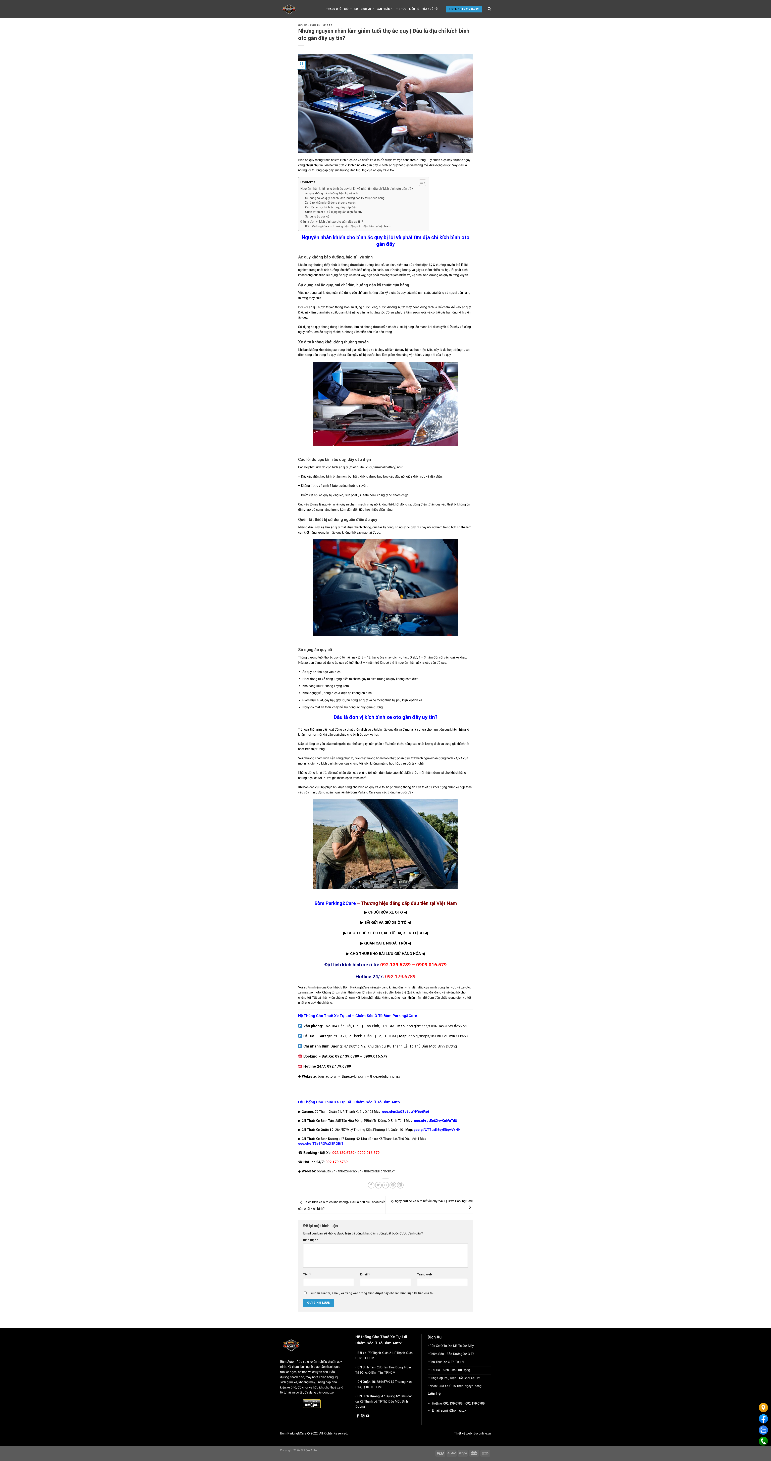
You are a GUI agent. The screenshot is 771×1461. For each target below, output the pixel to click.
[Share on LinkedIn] (400, 1185)
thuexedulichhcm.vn (386, 1076)
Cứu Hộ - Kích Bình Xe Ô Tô (315, 25)
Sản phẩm (383, 8)
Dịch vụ (366, 8)
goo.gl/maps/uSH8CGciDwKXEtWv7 (438, 1036)
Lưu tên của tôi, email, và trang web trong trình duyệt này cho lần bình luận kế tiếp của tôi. (371, 1293)
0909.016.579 (431, 965)
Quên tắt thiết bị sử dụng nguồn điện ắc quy (333, 212)
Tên (307, 1274)
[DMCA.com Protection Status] (311, 1403)
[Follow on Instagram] (362, 1416)
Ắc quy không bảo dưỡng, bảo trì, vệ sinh (331, 193)
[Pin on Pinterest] (393, 1185)
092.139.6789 (395, 965)
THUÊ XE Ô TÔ (369, 933)
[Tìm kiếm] (489, 9)
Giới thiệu (351, 8)
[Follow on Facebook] (357, 1416)
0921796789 (470, 8)
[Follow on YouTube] (367, 1416)
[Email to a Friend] (385, 1185)
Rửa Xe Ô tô (430, 8)
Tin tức (401, 8)
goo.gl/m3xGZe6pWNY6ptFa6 (405, 1112)
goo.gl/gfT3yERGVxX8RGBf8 (321, 1143)
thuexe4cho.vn (354, 1076)
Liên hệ (414, 8)
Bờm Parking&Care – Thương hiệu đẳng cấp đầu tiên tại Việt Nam (348, 226)
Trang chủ (333, 8)
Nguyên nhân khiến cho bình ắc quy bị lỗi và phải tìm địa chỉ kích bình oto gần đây (356, 189)
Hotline (455, 8)
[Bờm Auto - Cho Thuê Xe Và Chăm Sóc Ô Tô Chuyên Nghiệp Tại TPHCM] (300, 9)
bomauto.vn (327, 1076)
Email (365, 1274)
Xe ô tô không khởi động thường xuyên (330, 202)
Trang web (424, 1274)
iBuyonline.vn (482, 1433)
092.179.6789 (339, 1066)
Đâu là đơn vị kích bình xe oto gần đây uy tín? (331, 222)
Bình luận (310, 1240)
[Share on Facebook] (371, 1185)
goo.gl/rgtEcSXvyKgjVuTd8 (435, 1121)
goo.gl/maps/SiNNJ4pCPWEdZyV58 (437, 1026)
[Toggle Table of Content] (420, 182)
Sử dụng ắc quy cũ (317, 216)
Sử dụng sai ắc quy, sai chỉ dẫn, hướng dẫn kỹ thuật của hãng (344, 198)
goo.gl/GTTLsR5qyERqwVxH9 (437, 1130)
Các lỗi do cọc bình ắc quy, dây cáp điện (331, 207)
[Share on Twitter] (378, 1185)
